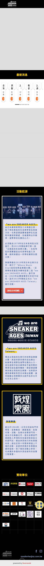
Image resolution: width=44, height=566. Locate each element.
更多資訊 (3, 99)
